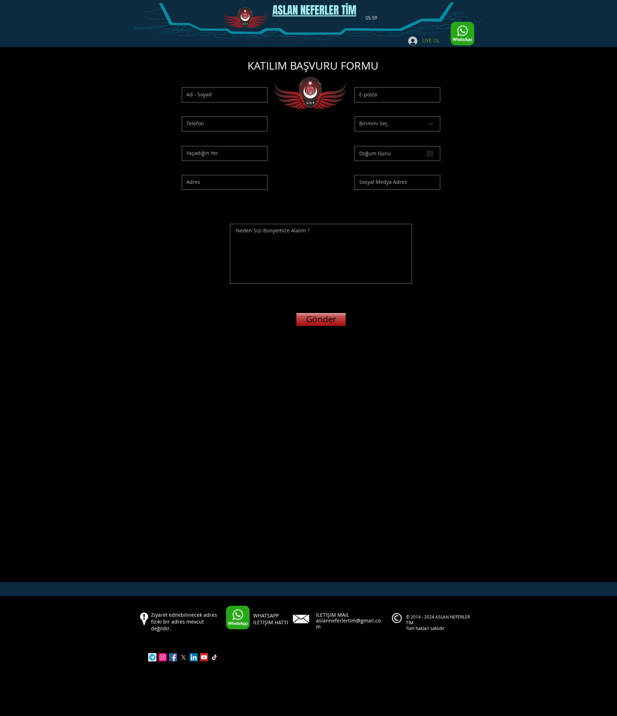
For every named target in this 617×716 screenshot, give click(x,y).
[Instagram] (163, 657)
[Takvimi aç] (430, 153)
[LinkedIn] (194, 657)
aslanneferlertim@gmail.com (348, 623)
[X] (183, 657)
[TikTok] (214, 657)
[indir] (152, 657)
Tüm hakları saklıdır (426, 628)
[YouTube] (204, 657)
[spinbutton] (371, 18)
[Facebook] (173, 657)
